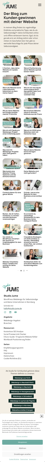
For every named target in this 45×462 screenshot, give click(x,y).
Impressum (32, 459)
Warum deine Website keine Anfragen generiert (32, 151)
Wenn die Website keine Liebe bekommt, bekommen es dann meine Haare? (12, 90)
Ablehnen (22, 448)
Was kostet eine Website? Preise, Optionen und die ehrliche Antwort (9, 173)
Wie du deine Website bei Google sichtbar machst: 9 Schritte (11, 112)
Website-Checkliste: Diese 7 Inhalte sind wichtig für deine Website (10, 264)
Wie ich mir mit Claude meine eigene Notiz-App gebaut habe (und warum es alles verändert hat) (32, 91)
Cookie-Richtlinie (14, 459)
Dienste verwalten (22, 436)
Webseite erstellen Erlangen (22, 410)
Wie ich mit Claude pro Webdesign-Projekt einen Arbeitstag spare (11, 132)
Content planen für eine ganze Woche (12, 193)
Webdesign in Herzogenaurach (22, 392)
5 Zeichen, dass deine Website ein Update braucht (11, 69)
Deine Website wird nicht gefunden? (31, 172)
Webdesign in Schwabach (22, 396)
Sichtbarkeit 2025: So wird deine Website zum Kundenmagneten (33, 263)
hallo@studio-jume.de (13, 308)
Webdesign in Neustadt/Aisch (22, 382)
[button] (42, 416)
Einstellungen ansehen (22, 454)
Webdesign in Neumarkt (22, 387)
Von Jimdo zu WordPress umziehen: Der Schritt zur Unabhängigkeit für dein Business (12, 240)
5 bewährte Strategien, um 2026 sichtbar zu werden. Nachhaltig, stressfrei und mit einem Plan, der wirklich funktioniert (33, 241)
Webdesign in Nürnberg (22, 405)
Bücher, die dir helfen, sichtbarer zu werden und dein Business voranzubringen (11, 216)
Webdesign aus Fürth (22, 378)
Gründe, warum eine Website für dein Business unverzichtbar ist (33, 195)
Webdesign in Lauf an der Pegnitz (22, 401)
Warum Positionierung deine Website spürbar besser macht (32, 69)
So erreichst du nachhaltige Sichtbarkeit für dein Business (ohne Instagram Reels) (32, 217)
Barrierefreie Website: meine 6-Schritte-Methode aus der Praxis (33, 112)
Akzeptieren (22, 442)
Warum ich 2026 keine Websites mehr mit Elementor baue (32, 132)
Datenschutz (24, 459)
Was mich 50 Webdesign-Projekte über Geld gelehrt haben (10, 152)
